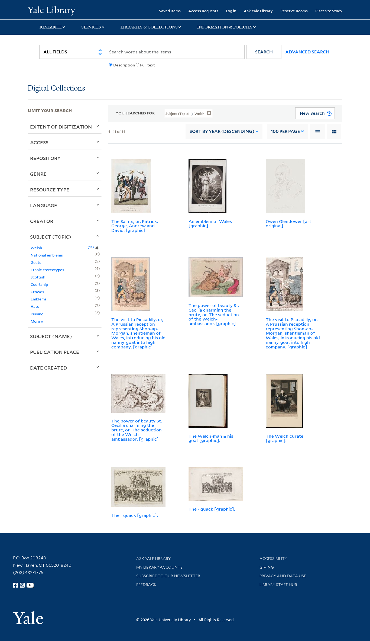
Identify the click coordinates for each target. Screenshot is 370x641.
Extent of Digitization (61, 126)
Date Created (48, 367)
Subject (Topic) (50, 236)
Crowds (37, 291)
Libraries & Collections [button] (149, 27)
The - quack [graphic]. (134, 515)
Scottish (38, 277)
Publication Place (54, 352)
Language (43, 205)
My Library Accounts (159, 567)
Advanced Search (307, 52)
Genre (38, 174)
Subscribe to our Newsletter (168, 576)
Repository (45, 158)
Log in (231, 10)
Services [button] (91, 27)
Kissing (37, 313)
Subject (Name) (51, 336)
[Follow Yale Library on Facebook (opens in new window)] (15, 585)
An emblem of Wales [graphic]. (210, 224)
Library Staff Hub (278, 584)
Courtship (39, 284)
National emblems (47, 255)
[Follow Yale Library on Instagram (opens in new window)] (22, 585)
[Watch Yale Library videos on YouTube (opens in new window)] (30, 585)
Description (124, 65)
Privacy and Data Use (282, 576)
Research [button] (51, 27)
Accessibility (273, 558)
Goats (36, 262)
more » (37, 321)
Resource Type (49, 189)
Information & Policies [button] (224, 27)
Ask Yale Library (258, 10)
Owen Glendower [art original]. (288, 224)
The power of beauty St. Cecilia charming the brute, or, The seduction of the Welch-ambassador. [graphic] (214, 314)
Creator (41, 221)
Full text (147, 65)
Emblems (39, 299)
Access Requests (203, 10)
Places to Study (328, 10)
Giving (266, 567)
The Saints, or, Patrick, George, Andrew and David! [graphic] (134, 226)
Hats (35, 306)
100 (285, 131)
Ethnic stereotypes (47, 269)
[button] (263, 52)
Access (39, 142)
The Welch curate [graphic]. (284, 438)
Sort (222, 131)
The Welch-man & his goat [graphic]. (211, 438)
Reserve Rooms (294, 10)
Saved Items (170, 10)
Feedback (146, 584)
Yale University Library (51, 10)
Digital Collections (56, 88)
